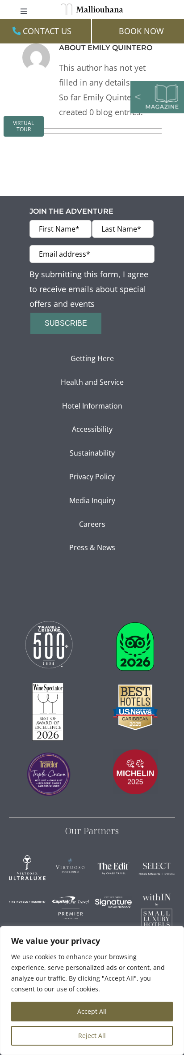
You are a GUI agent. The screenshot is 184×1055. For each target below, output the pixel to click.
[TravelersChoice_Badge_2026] (135, 626)
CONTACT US (46, 30)
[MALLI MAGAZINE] (157, 84)
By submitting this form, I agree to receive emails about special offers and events (88, 288)
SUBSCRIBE (66, 323)
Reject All (92, 1035)
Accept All (92, 1011)
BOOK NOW (141, 30)
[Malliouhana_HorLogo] (92, 7)
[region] (92, 990)
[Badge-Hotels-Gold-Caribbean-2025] (135, 688)
